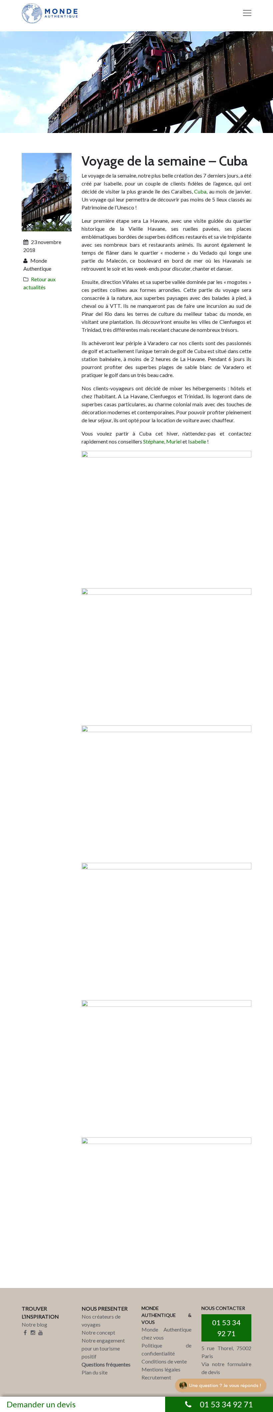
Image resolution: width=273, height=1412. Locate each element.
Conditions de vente (164, 1361)
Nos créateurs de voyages (101, 1320)
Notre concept (98, 1332)
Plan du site (95, 1372)
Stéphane (153, 441)
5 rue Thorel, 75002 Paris (226, 1352)
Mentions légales (160, 1369)
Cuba (200, 191)
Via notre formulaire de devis (226, 1368)
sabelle (198, 441)
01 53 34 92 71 (226, 1328)
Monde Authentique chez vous (166, 1333)
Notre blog (34, 1324)
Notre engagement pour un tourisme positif (103, 1348)
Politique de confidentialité (166, 1349)
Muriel (173, 441)
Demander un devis (41, 1404)
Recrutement (156, 1377)
